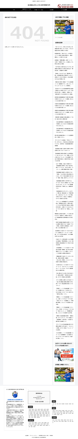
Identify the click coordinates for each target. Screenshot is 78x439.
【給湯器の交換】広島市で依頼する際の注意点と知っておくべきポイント (64, 149)
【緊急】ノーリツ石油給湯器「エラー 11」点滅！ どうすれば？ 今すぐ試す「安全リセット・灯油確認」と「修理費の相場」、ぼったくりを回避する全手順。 (64, 300)
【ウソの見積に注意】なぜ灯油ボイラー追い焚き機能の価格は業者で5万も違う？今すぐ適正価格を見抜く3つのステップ (64, 282)
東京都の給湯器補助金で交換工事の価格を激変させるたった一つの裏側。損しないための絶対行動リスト (64, 99)
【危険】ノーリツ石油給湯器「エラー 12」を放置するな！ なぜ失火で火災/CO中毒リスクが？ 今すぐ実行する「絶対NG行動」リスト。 (64, 291)
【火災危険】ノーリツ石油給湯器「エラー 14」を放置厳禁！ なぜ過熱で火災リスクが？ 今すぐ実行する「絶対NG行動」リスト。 (64, 335)
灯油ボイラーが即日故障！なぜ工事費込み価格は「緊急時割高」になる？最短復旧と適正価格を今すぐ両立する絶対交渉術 (64, 241)
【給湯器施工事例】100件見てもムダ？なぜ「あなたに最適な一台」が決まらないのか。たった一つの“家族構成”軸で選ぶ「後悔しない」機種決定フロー (64, 184)
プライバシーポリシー (34, 435)
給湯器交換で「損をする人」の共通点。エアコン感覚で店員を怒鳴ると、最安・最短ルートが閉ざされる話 (64, 55)
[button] (73, 37)
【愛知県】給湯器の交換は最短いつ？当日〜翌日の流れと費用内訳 (64, 118)
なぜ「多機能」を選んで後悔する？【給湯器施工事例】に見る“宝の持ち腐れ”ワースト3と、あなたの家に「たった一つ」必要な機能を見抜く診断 (64, 166)
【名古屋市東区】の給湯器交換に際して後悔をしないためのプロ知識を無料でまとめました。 (64, 130)
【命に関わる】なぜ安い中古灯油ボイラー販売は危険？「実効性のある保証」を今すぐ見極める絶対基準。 (64, 275)
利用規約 (51, 435)
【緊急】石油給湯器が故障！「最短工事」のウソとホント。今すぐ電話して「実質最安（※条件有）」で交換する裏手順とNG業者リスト (64, 318)
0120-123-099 (39, 401)
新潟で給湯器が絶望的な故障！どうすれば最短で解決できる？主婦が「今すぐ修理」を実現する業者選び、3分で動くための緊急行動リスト (64, 224)
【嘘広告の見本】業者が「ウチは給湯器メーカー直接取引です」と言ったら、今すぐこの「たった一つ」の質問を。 (64, 83)
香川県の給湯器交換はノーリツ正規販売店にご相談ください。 (64, 136)
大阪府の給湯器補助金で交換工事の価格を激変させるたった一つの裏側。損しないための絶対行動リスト (64, 105)
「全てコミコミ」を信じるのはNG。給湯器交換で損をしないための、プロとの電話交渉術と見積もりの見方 (64, 48)
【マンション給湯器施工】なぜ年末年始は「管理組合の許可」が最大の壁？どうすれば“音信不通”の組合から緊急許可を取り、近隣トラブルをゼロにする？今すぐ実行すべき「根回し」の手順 (64, 206)
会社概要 (26, 435)
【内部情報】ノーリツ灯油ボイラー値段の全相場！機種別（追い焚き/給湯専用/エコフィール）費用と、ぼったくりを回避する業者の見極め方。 (64, 250)
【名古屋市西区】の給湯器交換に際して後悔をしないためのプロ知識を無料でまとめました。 (64, 123)
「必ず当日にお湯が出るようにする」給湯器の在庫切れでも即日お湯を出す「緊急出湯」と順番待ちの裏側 (64, 68)
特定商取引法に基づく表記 (43, 435)
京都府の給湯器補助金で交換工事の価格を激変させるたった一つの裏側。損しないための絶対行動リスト (64, 112)
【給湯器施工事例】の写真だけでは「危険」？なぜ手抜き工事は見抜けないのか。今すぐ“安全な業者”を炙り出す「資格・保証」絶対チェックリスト (64, 175)
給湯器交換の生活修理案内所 (15, 399)
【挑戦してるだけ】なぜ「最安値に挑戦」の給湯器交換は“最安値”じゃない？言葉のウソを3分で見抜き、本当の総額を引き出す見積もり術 (64, 76)
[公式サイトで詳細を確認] (64, 354)
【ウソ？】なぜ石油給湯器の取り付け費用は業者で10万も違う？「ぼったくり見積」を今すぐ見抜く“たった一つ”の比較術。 (64, 327)
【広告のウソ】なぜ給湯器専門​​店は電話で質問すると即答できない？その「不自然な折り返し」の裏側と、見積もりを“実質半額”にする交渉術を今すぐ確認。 (64, 91)
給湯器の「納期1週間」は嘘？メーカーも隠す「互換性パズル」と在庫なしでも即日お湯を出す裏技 (64, 62)
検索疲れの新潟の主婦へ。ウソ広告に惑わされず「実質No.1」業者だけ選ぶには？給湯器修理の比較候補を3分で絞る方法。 (64, 216)
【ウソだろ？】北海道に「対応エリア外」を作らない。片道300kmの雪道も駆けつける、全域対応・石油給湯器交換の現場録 (64, 142)
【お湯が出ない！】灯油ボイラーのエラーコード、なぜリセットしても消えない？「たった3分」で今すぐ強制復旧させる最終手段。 (64, 267)
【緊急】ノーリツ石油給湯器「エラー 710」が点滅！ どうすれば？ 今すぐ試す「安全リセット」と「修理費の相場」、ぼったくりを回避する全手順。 (64, 310)
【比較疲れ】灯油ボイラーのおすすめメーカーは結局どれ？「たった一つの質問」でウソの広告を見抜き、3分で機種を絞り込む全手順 (64, 233)
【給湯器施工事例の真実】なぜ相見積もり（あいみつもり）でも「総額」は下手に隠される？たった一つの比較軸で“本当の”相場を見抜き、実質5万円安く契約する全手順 (64, 157)
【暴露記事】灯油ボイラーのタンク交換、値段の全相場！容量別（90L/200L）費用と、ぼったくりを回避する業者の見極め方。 (64, 258)
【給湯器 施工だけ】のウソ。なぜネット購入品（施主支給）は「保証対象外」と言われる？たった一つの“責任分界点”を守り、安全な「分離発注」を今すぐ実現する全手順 (64, 194)
